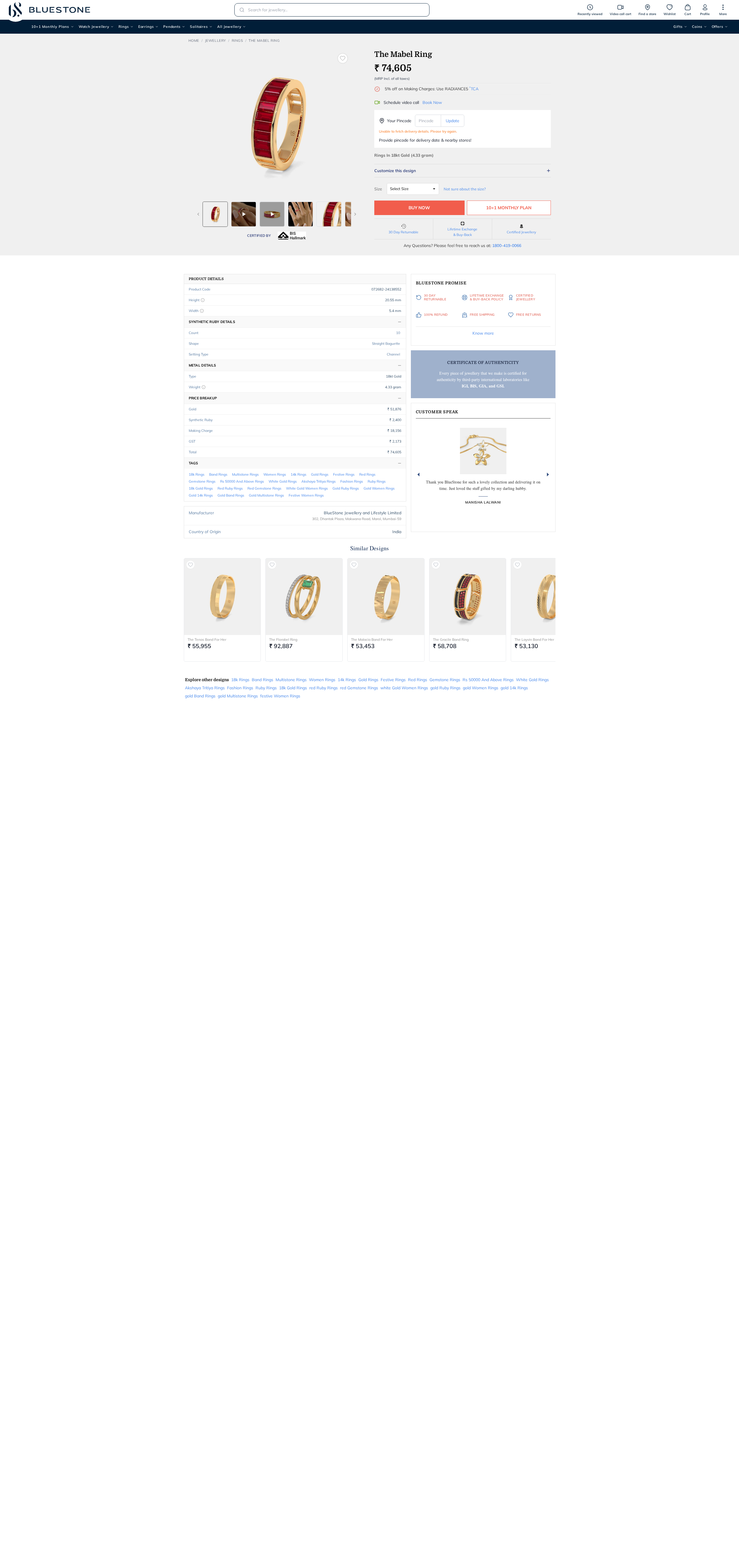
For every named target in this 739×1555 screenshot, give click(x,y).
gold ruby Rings (345, 488)
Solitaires (199, 26)
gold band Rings (230, 495)
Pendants (172, 26)
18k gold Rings (201, 488)
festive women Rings (306, 495)
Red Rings (367, 474)
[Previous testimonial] (418, 474)
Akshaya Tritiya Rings (318, 481)
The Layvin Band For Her (534, 639)
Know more (483, 333)
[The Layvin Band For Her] (549, 596)
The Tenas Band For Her (207, 639)
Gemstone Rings (202, 481)
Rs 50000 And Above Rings (242, 481)
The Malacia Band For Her (372, 639)
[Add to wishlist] (343, 58)
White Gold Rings (283, 481)
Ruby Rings (377, 481)
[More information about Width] (202, 311)
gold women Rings (379, 488)
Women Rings (274, 474)
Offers (717, 26)
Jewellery (215, 40)
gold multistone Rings (266, 495)
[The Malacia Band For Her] (386, 596)
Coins (697, 26)
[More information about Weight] (204, 387)
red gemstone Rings (264, 488)
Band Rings (218, 474)
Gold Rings (319, 474)
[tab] (215, 214)
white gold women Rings (307, 488)
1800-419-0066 (506, 245)
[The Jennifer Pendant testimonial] (483, 451)
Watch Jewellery (94, 26)
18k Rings (196, 474)
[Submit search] (240, 9)
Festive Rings (344, 474)
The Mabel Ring (264, 40)
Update (452, 120)
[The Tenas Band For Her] (222, 596)
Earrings (146, 26)
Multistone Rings (245, 474)
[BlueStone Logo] (49, 9)
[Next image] (355, 214)
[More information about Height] (203, 300)
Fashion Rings (351, 481)
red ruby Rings (230, 488)
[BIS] (292, 236)
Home (193, 40)
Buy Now (419, 207)
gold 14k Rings (201, 495)
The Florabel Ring (283, 639)
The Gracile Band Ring (451, 639)
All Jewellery (229, 26)
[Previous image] (198, 214)
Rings (123, 26)
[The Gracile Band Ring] (467, 596)
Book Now (432, 102)
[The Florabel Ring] (304, 596)
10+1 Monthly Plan (508, 207)
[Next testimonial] (547, 474)
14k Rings (298, 474)
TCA (474, 88)
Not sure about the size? (465, 189)
